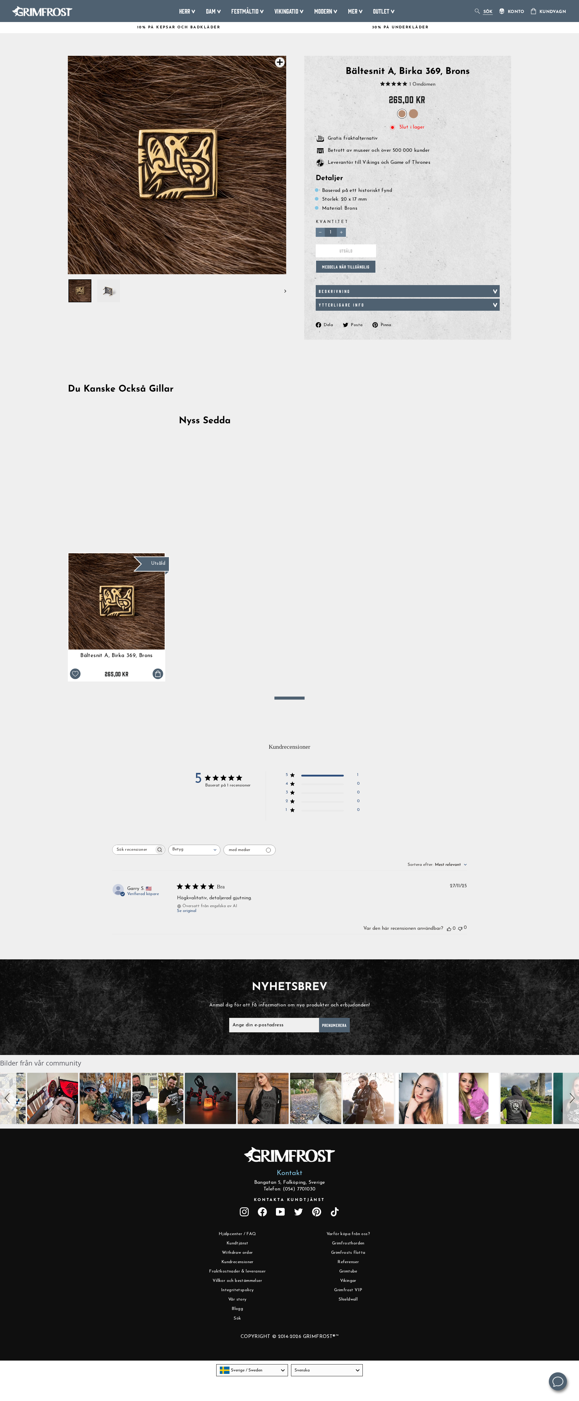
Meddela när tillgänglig (345, 266)
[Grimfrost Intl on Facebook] (262, 1211)
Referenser (348, 1262)
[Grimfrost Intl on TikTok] (334, 1211)
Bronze (413, 113)
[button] (8, 1098)
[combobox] (194, 850)
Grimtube (348, 1271)
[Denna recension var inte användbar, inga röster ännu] (460, 928)
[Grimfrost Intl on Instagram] (244, 1211)
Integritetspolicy (237, 1290)
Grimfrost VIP (348, 1290)
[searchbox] (133, 849)
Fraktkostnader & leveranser (237, 1271)
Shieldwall (348, 1299)
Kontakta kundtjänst (289, 1200)
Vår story (237, 1299)
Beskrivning (334, 291)
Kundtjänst (237, 1243)
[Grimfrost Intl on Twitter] (298, 1211)
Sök (237, 1318)
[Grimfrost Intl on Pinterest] (316, 1211)
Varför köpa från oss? (348, 1234)
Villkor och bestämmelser (237, 1281)
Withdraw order (237, 1252)
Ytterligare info (341, 304)
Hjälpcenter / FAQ (237, 1234)
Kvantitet (332, 222)
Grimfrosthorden (348, 1243)
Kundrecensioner (237, 1262)
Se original (186, 911)
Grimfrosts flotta (348, 1252)
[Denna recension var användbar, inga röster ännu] (449, 928)
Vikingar (348, 1281)
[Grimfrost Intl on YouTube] (280, 1211)
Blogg (237, 1309)
